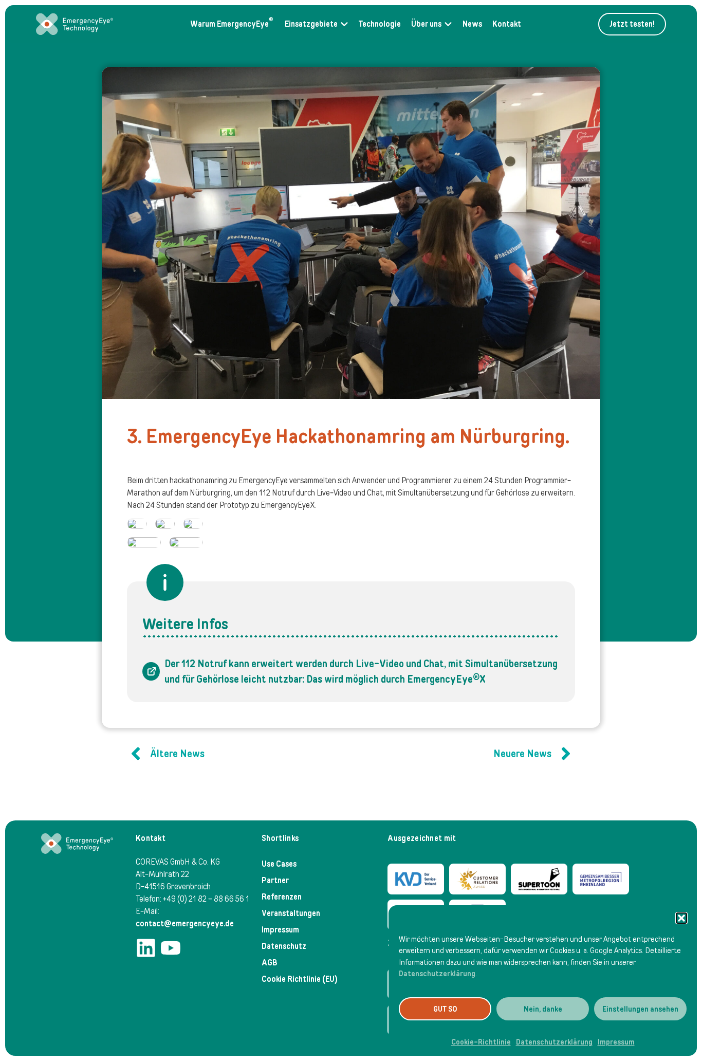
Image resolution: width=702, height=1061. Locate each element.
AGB (269, 962)
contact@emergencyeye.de (185, 923)
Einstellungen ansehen (640, 1009)
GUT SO (445, 1009)
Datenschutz (284, 946)
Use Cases (279, 864)
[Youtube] (170, 948)
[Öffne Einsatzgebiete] (344, 24)
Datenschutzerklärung (437, 973)
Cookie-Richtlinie (481, 1042)
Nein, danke (543, 1009)
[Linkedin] (146, 948)
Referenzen (282, 897)
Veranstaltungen (291, 913)
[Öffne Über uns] (448, 24)
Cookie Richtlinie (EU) (300, 979)
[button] (681, 918)
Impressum (616, 1042)
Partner (275, 880)
